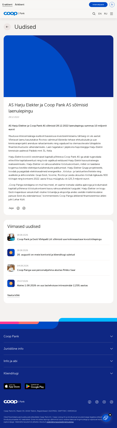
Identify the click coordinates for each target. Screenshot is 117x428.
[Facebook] (18, 208)
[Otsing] (94, 14)
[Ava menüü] (111, 14)
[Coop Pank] (14, 402)
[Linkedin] (24, 208)
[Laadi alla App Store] (12, 386)
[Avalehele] (14, 14)
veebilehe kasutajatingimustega (60, 422)
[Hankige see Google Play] (35, 386)
